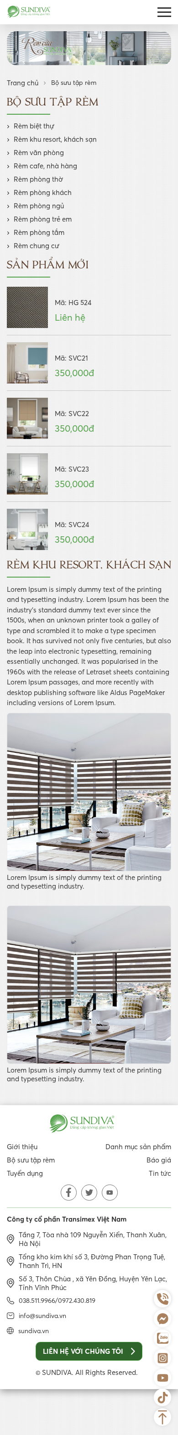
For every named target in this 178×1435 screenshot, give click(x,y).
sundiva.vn (33, 1331)
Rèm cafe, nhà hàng (45, 165)
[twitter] (89, 1193)
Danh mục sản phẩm (138, 1146)
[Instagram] (162, 1358)
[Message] (162, 1318)
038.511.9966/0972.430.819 (57, 1300)
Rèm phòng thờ (38, 179)
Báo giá (159, 1160)
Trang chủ (22, 82)
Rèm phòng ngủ (39, 205)
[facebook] (69, 1193)
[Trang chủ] (29, 12)
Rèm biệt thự (34, 126)
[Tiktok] (162, 1397)
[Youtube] (162, 1377)
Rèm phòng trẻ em (43, 219)
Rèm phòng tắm (39, 232)
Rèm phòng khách (43, 192)
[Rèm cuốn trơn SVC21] (27, 363)
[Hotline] (162, 1298)
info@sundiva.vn (42, 1316)
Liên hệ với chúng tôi (83, 1351)
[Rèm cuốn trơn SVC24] (27, 529)
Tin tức (160, 1173)
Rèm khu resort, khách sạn (55, 139)
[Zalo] (162, 1338)
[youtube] (110, 1193)
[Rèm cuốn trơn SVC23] (27, 474)
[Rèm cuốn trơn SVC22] (27, 418)
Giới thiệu (22, 1146)
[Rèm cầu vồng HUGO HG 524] (27, 307)
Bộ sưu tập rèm (31, 1160)
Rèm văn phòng (39, 152)
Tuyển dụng (25, 1173)
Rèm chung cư (36, 245)
